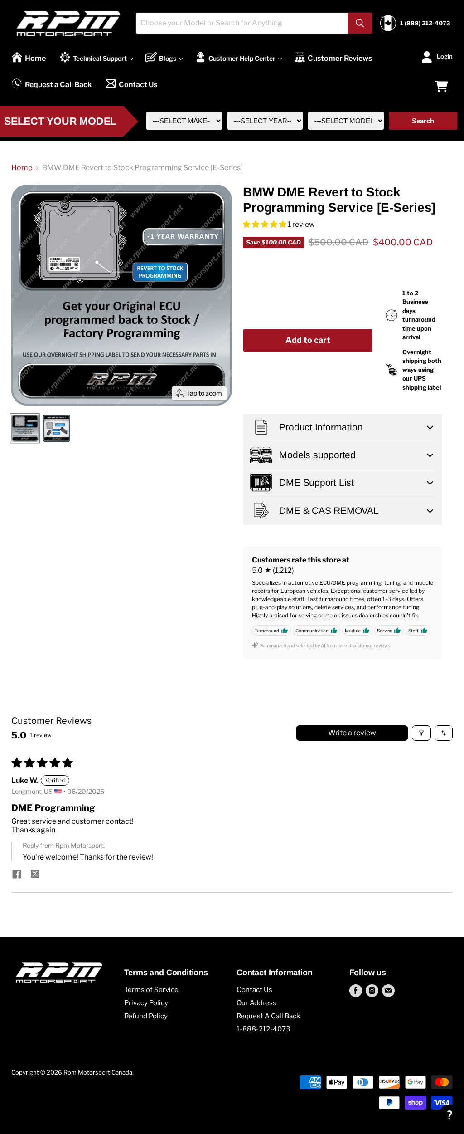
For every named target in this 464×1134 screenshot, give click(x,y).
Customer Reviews (340, 58)
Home (35, 58)
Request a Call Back (58, 84)
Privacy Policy (146, 1003)
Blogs (168, 58)
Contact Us (138, 84)
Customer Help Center (242, 58)
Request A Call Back (268, 1016)
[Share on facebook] (16, 875)
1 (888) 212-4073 (425, 23)
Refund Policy (146, 1016)
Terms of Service (151, 990)
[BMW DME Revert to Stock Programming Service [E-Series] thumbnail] (24, 428)
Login (445, 55)
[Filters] (421, 733)
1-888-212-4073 (263, 1029)
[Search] (360, 23)
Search (423, 121)
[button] (265, 224)
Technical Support (100, 58)
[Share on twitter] (34, 875)
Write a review (352, 732)
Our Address (256, 1003)
